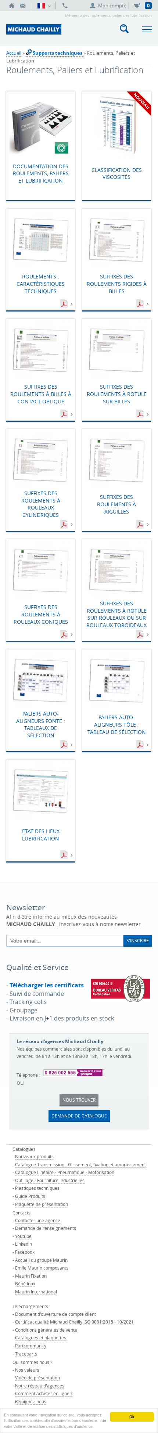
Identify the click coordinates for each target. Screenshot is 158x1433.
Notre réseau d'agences (39, 1386)
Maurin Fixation (31, 1276)
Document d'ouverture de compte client (55, 1314)
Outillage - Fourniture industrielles (50, 1180)
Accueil (13, 53)
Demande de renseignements (45, 1228)
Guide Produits (30, 1196)
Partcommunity (30, 1346)
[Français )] (43, 5)
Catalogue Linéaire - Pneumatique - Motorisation (64, 1172)
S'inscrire (137, 940)
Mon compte (112, 5)
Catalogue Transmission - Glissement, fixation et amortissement (80, 1164)
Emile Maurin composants (41, 1268)
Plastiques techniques (37, 1188)
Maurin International (36, 1292)
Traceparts (26, 1354)
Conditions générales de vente (46, 1330)
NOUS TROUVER (79, 1100)
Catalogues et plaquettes (40, 1337)
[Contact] (22, 5)
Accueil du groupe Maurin (41, 1260)
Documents (64, 304)
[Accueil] (11, 5)
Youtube (23, 1236)
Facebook (25, 1252)
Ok (131, 1416)
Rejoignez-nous (30, 1401)
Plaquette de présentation (41, 1204)
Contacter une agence (37, 1220)
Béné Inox (25, 1283)
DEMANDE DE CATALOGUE (79, 1116)
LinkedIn (23, 1244)
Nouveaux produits (34, 1156)
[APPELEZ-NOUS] (65, 5)
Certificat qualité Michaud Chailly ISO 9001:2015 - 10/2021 (74, 1322)
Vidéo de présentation (37, 1377)
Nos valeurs (27, 1370)
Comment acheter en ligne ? (43, 1393)
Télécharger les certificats (47, 985)
